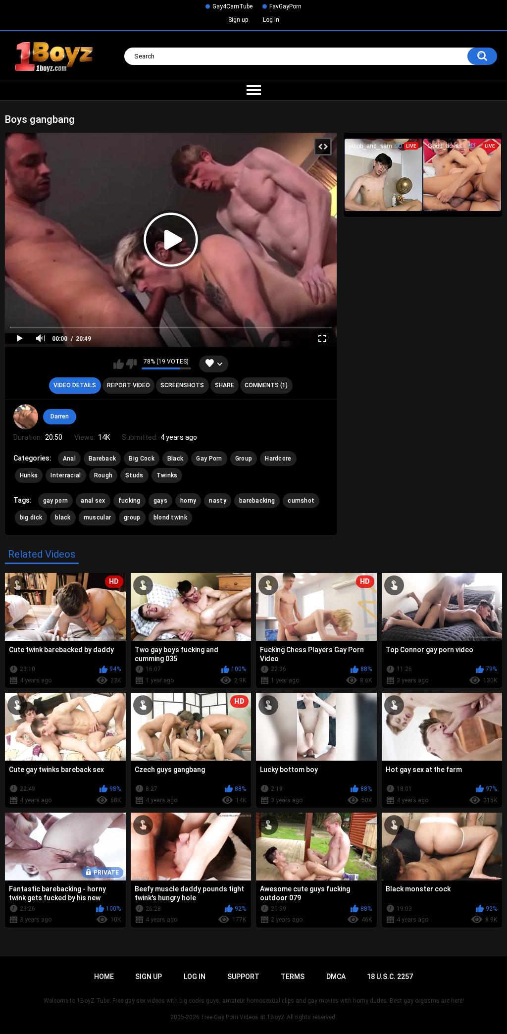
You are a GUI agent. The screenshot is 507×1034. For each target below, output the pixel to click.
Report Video (128, 385)
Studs (134, 475)
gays (160, 500)
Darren (60, 416)
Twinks (167, 475)
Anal (69, 458)
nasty (217, 500)
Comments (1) (266, 385)
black (63, 517)
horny (188, 500)
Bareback (102, 458)
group (132, 517)
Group (244, 458)
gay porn (55, 500)
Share (224, 385)
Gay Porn (209, 458)
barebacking (257, 500)
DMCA (336, 977)
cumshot (301, 500)
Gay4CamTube (232, 6)
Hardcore (278, 458)
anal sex (93, 500)
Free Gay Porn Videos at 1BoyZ (243, 1017)
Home (104, 977)
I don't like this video (131, 364)
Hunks (29, 475)
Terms (292, 977)
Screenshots (182, 385)
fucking (129, 500)
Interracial (66, 475)
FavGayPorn (285, 6)
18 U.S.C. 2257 (390, 977)
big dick (31, 517)
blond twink (170, 517)
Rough (103, 475)
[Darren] (25, 416)
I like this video (118, 364)
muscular (97, 517)
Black (175, 458)
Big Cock (141, 458)
